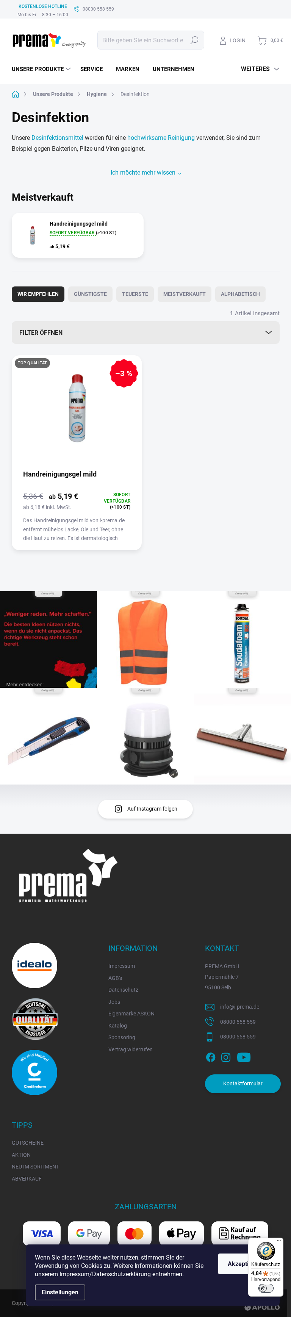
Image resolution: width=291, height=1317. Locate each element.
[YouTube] (243, 1056)
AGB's (115, 978)
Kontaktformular (243, 1083)
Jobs (114, 1002)
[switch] (266, 1288)
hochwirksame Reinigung (161, 137)
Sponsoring (121, 1037)
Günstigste (90, 294)
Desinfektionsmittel (57, 137)
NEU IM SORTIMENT (35, 1167)
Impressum (121, 966)
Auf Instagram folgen (152, 809)
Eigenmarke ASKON (131, 1014)
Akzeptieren (244, 1263)
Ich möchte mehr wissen (143, 172)
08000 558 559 (238, 1022)
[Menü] (278, 1242)
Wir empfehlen (38, 294)
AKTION (21, 1155)
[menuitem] (42, 69)
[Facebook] (210, 1056)
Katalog (117, 1026)
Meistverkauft (184, 294)
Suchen (194, 40)
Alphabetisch (240, 294)
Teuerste (135, 294)
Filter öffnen (41, 332)
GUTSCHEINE (28, 1143)
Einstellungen (60, 1292)
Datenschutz (123, 990)
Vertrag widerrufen (130, 1049)
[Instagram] (226, 1056)
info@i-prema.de (239, 1007)
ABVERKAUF (27, 1179)
